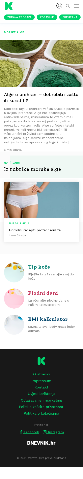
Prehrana (69, 17)
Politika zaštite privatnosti (41, 407)
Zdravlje (47, 17)
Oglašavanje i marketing (41, 400)
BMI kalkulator (48, 319)
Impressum (41, 381)
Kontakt (41, 387)
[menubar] (59, 5)
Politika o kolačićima (41, 413)
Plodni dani (43, 293)
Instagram (55, 432)
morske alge (14, 32)
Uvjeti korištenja (41, 393)
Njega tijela (19, 223)
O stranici (41, 374)
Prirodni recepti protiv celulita (35, 230)
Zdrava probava (19, 17)
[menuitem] (59, 5)
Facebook (31, 432)
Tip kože (39, 267)
